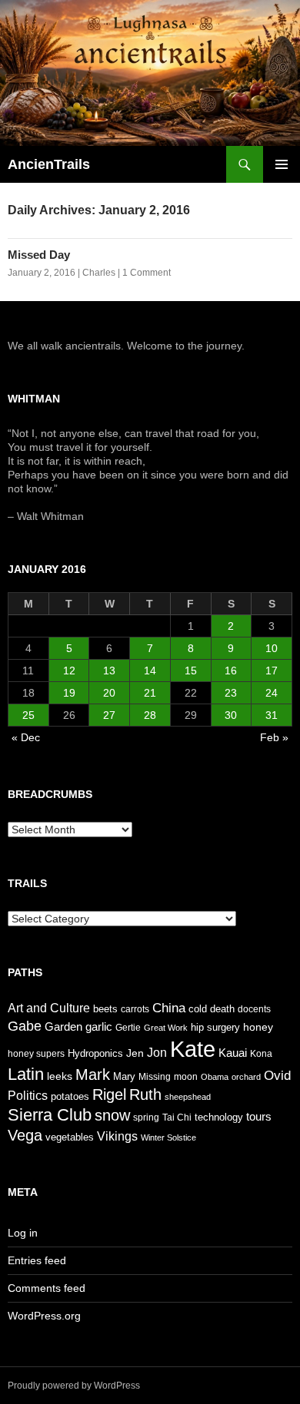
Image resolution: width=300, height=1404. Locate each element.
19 (69, 693)
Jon (157, 1052)
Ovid (277, 1075)
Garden (63, 1026)
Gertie (128, 1027)
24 (271, 693)
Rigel (109, 1094)
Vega (25, 1135)
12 (69, 670)
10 (271, 648)
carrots (135, 1009)
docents (254, 1009)
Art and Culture (49, 1008)
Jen (135, 1053)
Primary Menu (281, 164)
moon (186, 1076)
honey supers (36, 1053)
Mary (124, 1076)
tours (259, 1116)
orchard (246, 1076)
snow (112, 1115)
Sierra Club (50, 1114)
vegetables (69, 1137)
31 (271, 715)
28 (150, 715)
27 (109, 715)
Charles (98, 272)
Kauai (232, 1053)
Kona (261, 1053)
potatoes (70, 1096)
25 (28, 715)
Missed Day (39, 254)
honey (258, 1027)
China (168, 1008)
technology (219, 1117)
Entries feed (37, 1260)
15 (191, 670)
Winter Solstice (168, 1137)
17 (271, 670)
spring (146, 1117)
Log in (23, 1233)
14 (150, 670)
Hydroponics (95, 1053)
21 (150, 693)
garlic (98, 1027)
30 (231, 715)
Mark (92, 1074)
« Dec (26, 737)
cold (197, 1009)
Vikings (117, 1136)
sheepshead (188, 1096)
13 (109, 670)
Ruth (145, 1094)
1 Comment (146, 272)
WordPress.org (44, 1316)
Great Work (166, 1027)
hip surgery (215, 1027)
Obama (214, 1076)
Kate (192, 1048)
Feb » (274, 737)
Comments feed (46, 1288)
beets (105, 1009)
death (222, 1009)
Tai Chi (177, 1117)
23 (231, 693)
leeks (59, 1076)
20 (109, 693)
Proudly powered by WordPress (74, 1385)
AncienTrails (49, 164)
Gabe (25, 1026)
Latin (26, 1074)
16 (231, 670)
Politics (28, 1095)
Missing (154, 1076)
